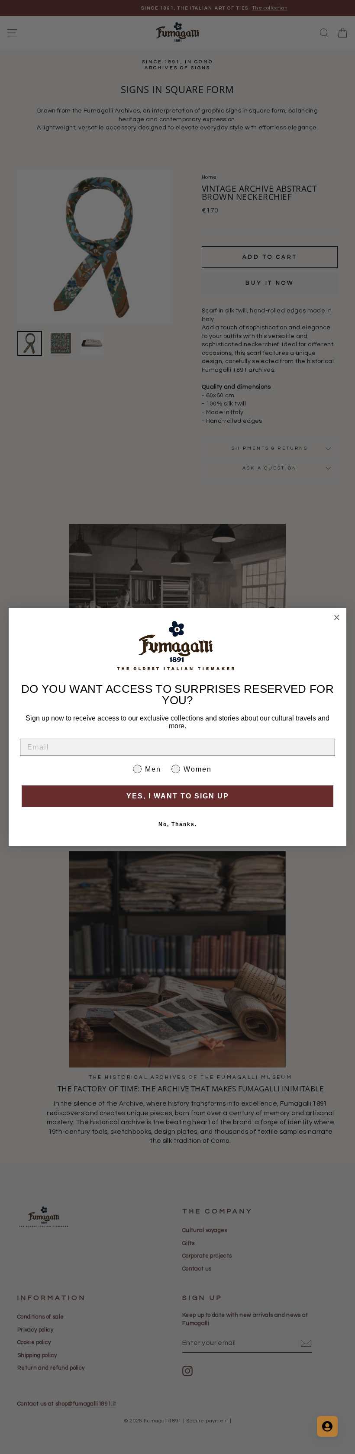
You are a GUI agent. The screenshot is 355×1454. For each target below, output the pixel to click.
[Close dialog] (337, 617)
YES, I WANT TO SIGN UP (177, 796)
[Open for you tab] (327, 1426)
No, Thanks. (177, 824)
